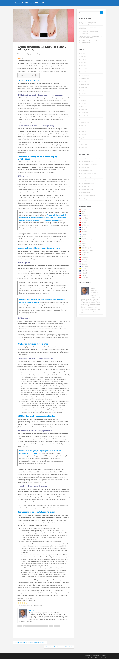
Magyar (84, 238)
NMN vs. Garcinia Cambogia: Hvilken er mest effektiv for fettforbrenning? (90, 36)
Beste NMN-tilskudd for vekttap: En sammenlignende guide (88, 41)
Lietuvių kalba (86, 249)
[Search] (101, 12)
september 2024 (85, 122)
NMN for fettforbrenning (87, 186)
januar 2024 (84, 147)
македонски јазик (87, 250)
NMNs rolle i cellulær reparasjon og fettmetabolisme (88, 32)
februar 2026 (84, 69)
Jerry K (30, 54)
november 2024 (85, 116)
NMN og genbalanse (86, 170)
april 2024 (83, 138)
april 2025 (83, 100)
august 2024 (84, 125)
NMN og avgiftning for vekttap (89, 164)
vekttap (51, 626)
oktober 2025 (84, 81)
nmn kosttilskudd (44, 626)
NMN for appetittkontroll (40, 54)
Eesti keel (84, 227)
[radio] (18, 603)
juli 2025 (83, 90)
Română (84, 259)
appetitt (20, 626)
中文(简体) (85, 219)
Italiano (84, 242)
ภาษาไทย (84, 273)
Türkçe (84, 275)
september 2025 (85, 84)
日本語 (83, 243)
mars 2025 (83, 103)
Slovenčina (85, 265)
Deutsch (84, 233)
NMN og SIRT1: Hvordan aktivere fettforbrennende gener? (87, 23)
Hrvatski (84, 220)
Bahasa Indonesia (87, 240)
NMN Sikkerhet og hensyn (88, 195)
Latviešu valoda (86, 247)
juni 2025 (83, 94)
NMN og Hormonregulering (88, 173)
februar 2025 (84, 106)
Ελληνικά (84, 235)
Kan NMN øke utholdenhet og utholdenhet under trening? (90, 27)
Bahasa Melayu (86, 252)
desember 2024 (85, 112)
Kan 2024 (83, 134)
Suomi (83, 229)
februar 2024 (84, 144)
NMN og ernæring (86, 177)
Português (85, 258)
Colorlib (94, 657)
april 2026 (83, 62)
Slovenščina (85, 266)
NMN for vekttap (85, 192)
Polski (83, 256)
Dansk (83, 224)
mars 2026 (83, 65)
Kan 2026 (83, 59)
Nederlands (85, 226)
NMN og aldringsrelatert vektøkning (90, 158)
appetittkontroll (26, 626)
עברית (83, 236)
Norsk (83, 254)
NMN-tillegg (84, 199)
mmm (37, 626)
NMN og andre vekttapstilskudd (89, 180)
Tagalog (84, 272)
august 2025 (84, 87)
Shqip (83, 211)
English (84, 210)
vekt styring (56, 626)
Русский (84, 261)
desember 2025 (85, 75)
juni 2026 (83, 56)
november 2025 (85, 78)
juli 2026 (83, 53)
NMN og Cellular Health (87, 161)
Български (85, 217)
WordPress (103, 657)
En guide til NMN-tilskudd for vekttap (31, 3)
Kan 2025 (83, 97)
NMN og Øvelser (85, 167)
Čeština (84, 222)
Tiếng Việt (85, 277)
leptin (33, 626)
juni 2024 (83, 131)
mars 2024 (83, 141)
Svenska (84, 270)
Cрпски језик (86, 263)
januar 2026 (84, 72)
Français (84, 231)
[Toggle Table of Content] (36, 75)
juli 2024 (83, 128)
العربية (83, 213)
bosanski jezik (86, 215)
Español (84, 268)
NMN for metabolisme (87, 189)
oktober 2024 (84, 119)
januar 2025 (84, 109)
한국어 (83, 245)
